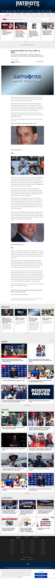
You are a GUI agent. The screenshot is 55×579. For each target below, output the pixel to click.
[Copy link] (42, 61)
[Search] (36, 11)
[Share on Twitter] (38, 62)
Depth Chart (22, 543)
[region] (27, 574)
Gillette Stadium (32, 550)
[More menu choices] (34, 11)
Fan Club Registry (43, 543)
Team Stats (22, 547)
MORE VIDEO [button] (27, 493)
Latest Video (12, 543)
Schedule (22, 550)
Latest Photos (12, 547)
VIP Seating (32, 547)
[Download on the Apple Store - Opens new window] (23, 559)
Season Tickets (32, 545)
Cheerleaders (12, 552)
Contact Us (43, 554)
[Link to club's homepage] (3, 11)
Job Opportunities (43, 552)
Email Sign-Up (43, 545)
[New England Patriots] (27, 564)
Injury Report (22, 545)
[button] (24, 42)
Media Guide (43, 550)
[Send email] (40, 62)
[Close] (53, 574)
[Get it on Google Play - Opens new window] (31, 560)
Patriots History (12, 550)
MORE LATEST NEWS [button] (27, 405)
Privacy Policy (20, 576)
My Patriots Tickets (32, 543)
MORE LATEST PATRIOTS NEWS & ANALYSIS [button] (27, 44)
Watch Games (32, 552)
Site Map (12, 554)
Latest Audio (12, 545)
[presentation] (53, 42)
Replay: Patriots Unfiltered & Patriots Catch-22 (15, 19)
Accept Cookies (41, 576)
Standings (22, 552)
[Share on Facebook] (36, 62)
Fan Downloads (43, 547)
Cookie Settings (41, 571)
